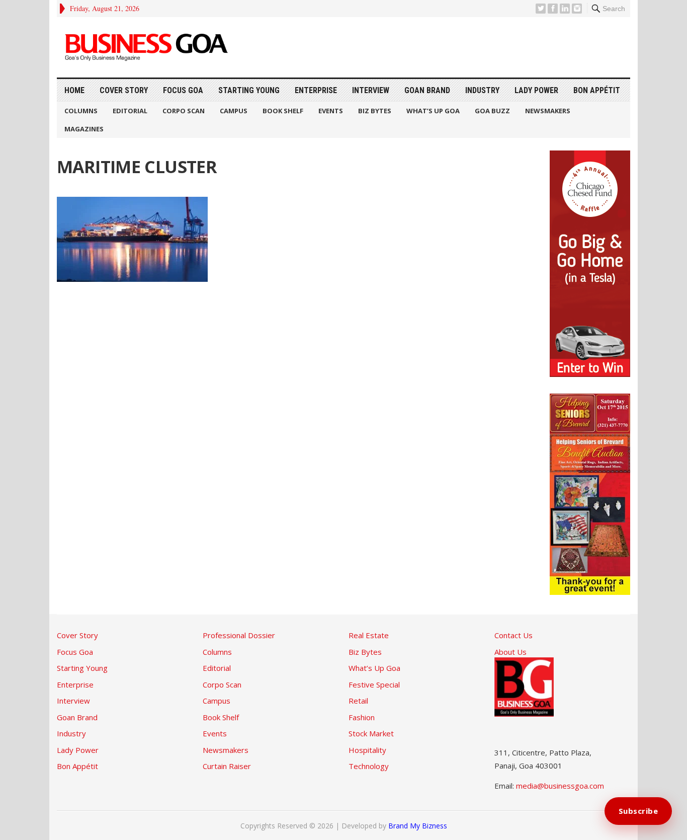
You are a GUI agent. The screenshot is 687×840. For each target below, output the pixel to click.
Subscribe (638, 811)
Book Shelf (283, 110)
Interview (370, 90)
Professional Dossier (239, 635)
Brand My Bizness (417, 825)
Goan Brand (427, 90)
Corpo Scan (183, 110)
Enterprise (316, 90)
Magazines (84, 128)
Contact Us (513, 635)
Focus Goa (183, 90)
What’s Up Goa (433, 110)
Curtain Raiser (227, 766)
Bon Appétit (596, 90)
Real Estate (369, 635)
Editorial (130, 110)
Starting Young (249, 90)
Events (330, 110)
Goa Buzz (492, 110)
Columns (81, 110)
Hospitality (367, 750)
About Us (510, 652)
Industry (482, 90)
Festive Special (374, 684)
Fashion (362, 717)
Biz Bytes (374, 110)
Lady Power (536, 90)
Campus (233, 110)
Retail (358, 701)
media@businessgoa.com (560, 786)
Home (74, 90)
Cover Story (124, 90)
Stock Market (371, 733)
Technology (369, 766)
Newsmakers (547, 110)
